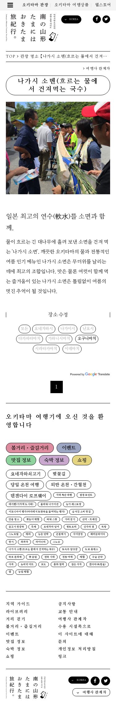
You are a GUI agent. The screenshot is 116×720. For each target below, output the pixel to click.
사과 (11, 564)
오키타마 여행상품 (71, 5)
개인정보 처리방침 (77, 649)
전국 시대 (49, 557)
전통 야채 (67, 557)
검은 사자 (76, 564)
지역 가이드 (18, 604)
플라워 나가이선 (49, 504)
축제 (33, 527)
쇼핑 (82, 460)
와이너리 (40, 542)
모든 (24, 329)
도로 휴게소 (91, 549)
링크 (62, 657)
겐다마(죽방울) (97, 564)
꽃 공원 (33, 557)
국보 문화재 (15, 557)
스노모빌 (14, 534)
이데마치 (72, 349)
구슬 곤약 (97, 557)
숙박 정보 (54, 460)
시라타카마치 (46, 349)
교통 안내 (68, 612)
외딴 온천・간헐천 (69, 485)
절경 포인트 (85, 495)
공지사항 (67, 604)
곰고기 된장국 (16, 527)
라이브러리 (17, 612)
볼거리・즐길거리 (30, 448)
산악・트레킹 (89, 519)
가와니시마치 (59, 339)
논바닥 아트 (27, 564)
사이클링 (78, 534)
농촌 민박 (43, 534)
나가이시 (67, 329)
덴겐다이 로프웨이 (28, 496)
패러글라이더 (97, 534)
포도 (43, 564)
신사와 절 (89, 527)
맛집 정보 (21, 460)
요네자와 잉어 (51, 527)
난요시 (88, 329)
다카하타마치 (29, 339)
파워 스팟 (52, 519)
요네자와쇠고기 (26, 474)
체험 (82, 557)
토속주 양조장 (70, 549)
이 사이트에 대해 (76, 634)
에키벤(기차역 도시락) (21, 504)
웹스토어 (103, 5)
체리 (28, 534)
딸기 (11, 542)
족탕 (103, 527)
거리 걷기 (70, 519)
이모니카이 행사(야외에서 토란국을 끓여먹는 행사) (37, 512)
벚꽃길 (59, 474)
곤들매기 (61, 534)
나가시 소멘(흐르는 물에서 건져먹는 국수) (32, 549)
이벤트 (69, 448)
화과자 (24, 542)
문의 (62, 642)
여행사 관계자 (97, 68)
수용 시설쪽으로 (75, 627)
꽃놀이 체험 (32, 519)
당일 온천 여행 (25, 485)
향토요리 (71, 527)
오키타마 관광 (35, 5)
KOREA (73, 19)
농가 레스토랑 (73, 504)
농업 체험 (23, 572)
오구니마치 (87, 339)
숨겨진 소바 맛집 (81, 512)
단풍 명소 (14, 519)
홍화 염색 (59, 564)
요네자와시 (43, 329)
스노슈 (56, 542)
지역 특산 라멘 (64, 495)
